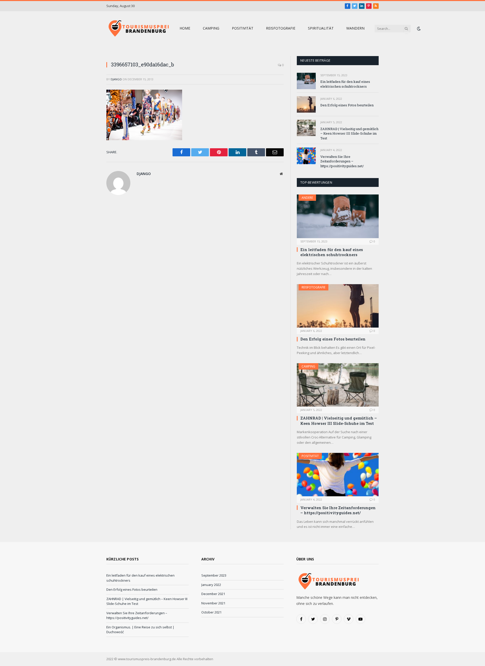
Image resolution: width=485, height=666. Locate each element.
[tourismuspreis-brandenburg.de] (137, 28)
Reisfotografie (280, 28)
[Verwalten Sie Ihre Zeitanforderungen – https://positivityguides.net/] (306, 155)
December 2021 (213, 593)
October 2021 (211, 612)
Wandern (355, 28)
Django (116, 79)
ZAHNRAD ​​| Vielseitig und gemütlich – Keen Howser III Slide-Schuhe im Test (349, 133)
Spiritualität (321, 28)
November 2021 (213, 603)
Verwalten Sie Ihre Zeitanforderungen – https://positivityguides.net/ (342, 161)
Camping (211, 28)
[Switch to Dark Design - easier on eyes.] (418, 29)
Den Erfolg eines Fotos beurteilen (347, 105)
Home (185, 28)
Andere (307, 197)
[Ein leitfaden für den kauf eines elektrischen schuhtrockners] (306, 81)
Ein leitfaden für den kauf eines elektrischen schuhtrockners (345, 84)
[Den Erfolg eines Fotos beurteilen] (306, 104)
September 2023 (213, 575)
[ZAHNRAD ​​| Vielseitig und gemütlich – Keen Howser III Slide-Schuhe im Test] (306, 128)
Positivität (242, 28)
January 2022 (211, 584)
